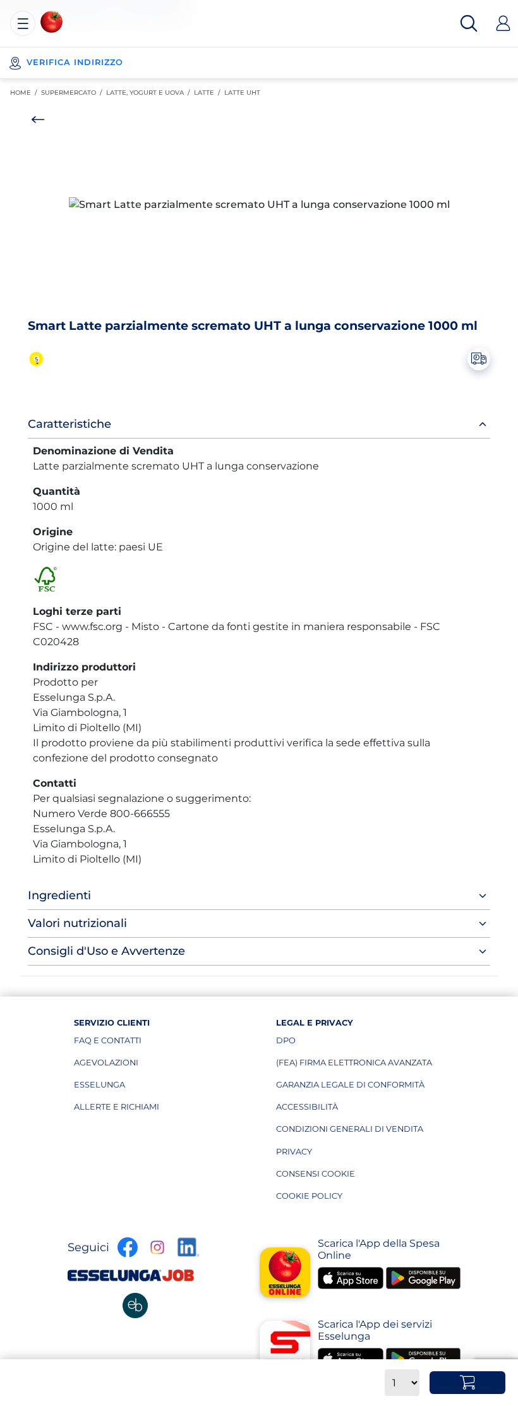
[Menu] (22, 23)
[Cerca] (469, 23)
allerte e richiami (133, 1109)
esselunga (133, 1087)
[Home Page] (51, 22)
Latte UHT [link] (244, 92)
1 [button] (254, 304)
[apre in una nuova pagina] (135, 1305)
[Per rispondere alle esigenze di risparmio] (38, 359)
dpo (335, 1043)
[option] (259, 205)
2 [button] (262, 304)
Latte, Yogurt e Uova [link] (150, 92)
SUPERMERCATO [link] (73, 92)
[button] (259, 205)
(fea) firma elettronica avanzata (354, 1065)
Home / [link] (25, 93)
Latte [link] (209, 92)
